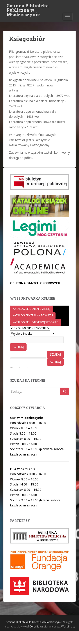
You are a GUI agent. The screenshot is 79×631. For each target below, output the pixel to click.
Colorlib (34, 626)
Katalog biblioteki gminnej (31, 309)
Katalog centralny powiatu (33, 315)
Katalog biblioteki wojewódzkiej (36, 322)
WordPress (68, 626)
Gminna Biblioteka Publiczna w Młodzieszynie (28, 7)
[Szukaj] (64, 391)
